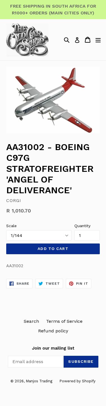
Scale (11, 225)
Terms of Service (64, 321)
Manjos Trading (39, 381)
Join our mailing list (53, 348)
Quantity (82, 225)
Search (31, 321)
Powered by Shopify (77, 381)
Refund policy (53, 330)
